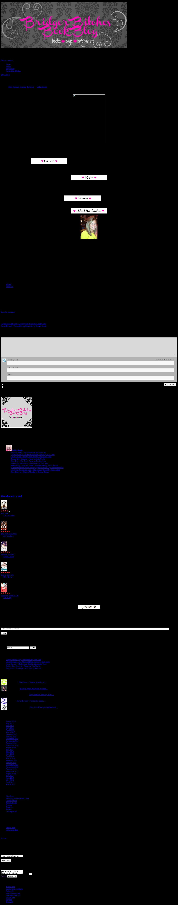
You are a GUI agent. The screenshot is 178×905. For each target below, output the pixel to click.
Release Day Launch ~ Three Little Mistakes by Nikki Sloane (34, 465)
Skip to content (6, 60)
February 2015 (11, 734)
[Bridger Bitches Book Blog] (64, 48)
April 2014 (10, 756)
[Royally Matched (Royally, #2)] (4, 550)
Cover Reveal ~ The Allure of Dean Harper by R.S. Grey (33, 455)
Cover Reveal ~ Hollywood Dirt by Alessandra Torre (31, 457)
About (8, 67)
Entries (10, 828)
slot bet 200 (10, 898)
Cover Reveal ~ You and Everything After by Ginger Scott (24, 326)
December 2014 (12, 739)
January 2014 (11, 763)
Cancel (3, 876)
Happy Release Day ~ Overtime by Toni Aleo (28, 452)
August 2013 (11, 774)
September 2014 (12, 745)
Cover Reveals (11, 801)
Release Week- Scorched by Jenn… (34, 689)
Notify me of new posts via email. (15, 387)
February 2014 (11, 760)
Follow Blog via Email (19, 614)
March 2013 (10, 784)
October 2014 (11, 743)
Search (3, 648)
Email (12, 360)
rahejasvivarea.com (13, 895)
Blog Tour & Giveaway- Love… (41, 695)
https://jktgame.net (13, 893)
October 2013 (11, 769)
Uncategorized (11, 811)
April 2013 (10, 782)
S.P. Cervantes (8, 515)
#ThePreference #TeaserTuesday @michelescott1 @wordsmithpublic (37, 468)
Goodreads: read (11, 496)
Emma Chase (8, 557)
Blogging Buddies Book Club (17, 798)
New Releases (13, 87)
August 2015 (11, 721)
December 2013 (12, 765)
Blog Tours (10, 69)
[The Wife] (4, 509)
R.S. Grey (7, 598)
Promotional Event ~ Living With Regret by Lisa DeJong (23, 324)
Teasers (9, 809)
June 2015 (10, 726)
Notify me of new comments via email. (17, 385)
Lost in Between (7, 575)
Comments (12, 830)
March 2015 (10, 732)
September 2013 (12, 771)
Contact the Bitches (13, 71)
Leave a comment (8, 312)
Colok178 (9, 891)
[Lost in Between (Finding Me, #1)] (4, 570)
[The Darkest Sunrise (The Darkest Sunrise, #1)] (4, 529)
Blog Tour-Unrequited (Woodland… (44, 707)
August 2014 (11, 747)
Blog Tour (10, 796)
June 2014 (10, 752)
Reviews (30, 87)
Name (12, 367)
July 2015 (9, 723)
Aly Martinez (8, 536)
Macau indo (10, 887)
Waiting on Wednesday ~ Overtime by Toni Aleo (29, 463)
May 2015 (10, 728)
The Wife (4, 513)
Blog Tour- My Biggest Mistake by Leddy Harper (30, 472)
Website (9, 374)
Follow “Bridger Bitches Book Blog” (19, 843)
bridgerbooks (42, 87)
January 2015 (11, 737)
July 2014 (9, 750)
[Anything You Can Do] (4, 591)
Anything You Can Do (9, 595)
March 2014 (10, 758)
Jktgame (9, 900)
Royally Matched (7, 554)
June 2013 (10, 778)
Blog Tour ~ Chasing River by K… (32, 682)
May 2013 (10, 780)
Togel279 (9, 902)
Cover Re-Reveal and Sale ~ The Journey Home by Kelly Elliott (35, 470)
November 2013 (12, 767)
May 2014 (10, 754)
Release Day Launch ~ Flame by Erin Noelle (28, 459)
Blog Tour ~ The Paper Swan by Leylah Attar (28, 461)
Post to (26, 874)
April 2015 (10, 730)
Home (8, 64)
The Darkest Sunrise (9, 534)
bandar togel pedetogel (14, 889)
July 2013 (9, 776)
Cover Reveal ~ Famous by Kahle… (31, 701)
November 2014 (12, 741)
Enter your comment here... (10, 336)
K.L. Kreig (7, 577)
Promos (23, 87)
